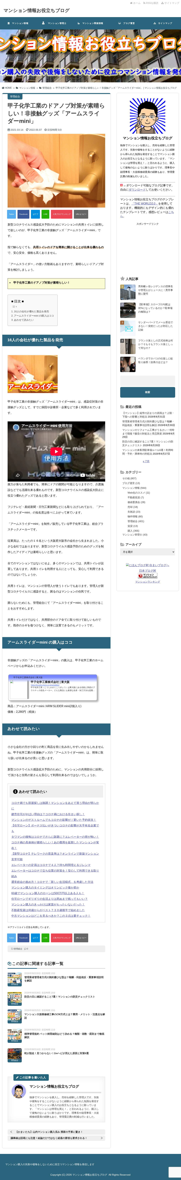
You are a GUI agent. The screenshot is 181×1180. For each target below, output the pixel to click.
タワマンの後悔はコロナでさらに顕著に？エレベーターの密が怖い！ (55, 836)
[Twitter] (11, 214)
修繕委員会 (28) (136, 502)
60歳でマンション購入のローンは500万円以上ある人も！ (47, 893)
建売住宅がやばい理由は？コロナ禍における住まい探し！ (48, 814)
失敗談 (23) (134, 511)
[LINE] (45, 214)
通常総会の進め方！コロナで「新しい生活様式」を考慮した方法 (52, 881)
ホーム (136, 3)
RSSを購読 (152, 3)
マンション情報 (19, 23)
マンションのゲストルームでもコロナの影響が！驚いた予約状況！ (53, 819)
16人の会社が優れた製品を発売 (31, 311)
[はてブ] (35, 214)
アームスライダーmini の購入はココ (34, 315)
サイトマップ (171, 3)
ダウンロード (137, 189)
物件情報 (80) (135, 516)
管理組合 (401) (136, 521)
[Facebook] (23, 214)
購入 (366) (133, 530)
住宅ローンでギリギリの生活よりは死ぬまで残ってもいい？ (49, 898)
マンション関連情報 (93, 23)
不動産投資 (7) (136, 497)
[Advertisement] (147, 249)
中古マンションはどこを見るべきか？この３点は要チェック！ (50, 915)
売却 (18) (133, 507)
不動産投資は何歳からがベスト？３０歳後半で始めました (48, 910)
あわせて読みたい (24, 319)
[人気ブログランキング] (62, 214)
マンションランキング (147, 581)
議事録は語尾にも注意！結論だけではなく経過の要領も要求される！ (49, 1138)
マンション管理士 (56, 23)
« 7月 (146, 461)
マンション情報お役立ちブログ (37, 10)
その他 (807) (129, 478)
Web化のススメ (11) (139, 492)
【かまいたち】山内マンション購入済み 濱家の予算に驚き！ (49, 1131)
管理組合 (18, 949)
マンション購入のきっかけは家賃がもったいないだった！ (48, 904)
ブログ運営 (128, 23)
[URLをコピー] (81, 214)
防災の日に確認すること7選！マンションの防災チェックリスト (59, 996)
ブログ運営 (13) (131, 483)
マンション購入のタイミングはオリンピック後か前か (45, 887)
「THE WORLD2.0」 (145, 203)
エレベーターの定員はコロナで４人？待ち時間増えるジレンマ (50, 864)
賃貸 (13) (133, 526)
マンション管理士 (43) (134, 534)
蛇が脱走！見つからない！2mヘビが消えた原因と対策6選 (56, 1053)
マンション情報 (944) (134, 487)
